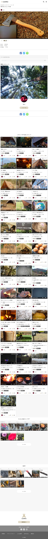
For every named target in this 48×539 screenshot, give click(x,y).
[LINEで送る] (27, 53)
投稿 (45, 60)
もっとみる (24, 444)
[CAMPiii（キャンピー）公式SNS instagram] (26, 529)
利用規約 (3, 533)
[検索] (43, 2)
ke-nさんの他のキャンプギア (24, 418)
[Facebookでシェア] (21, 53)
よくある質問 (19, 533)
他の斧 (24, 465)
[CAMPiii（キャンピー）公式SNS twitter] (24, 529)
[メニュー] (46, 2)
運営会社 (32, 533)
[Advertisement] (24, 125)
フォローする (24, 107)
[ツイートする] (24, 53)
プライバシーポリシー (11, 533)
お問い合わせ (26, 533)
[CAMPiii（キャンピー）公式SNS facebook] (21, 529)
